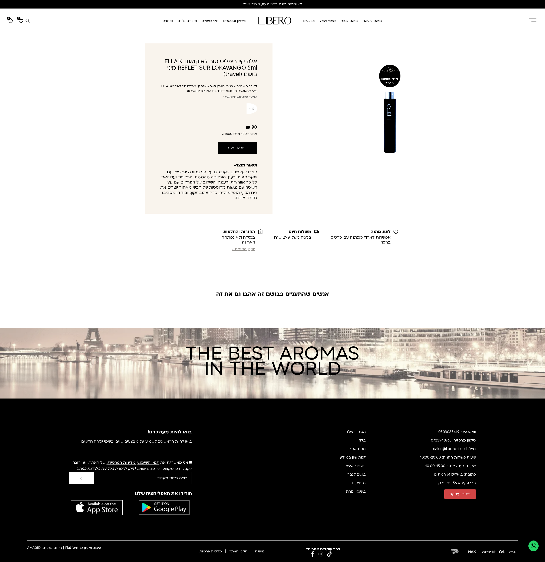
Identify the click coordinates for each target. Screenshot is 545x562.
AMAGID (34, 547)
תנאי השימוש (148, 462)
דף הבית (251, 86)
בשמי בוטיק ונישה (221, 86)
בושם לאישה (372, 21)
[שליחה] (81, 478)
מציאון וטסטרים (234, 21)
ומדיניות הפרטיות (122, 462)
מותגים (168, 21)
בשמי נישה (328, 21)
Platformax (74, 547)
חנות (239, 86)
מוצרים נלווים (187, 21)
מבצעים (309, 21)
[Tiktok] (329, 554)
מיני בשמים (210, 21)
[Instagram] (321, 554)
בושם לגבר (349, 21)
